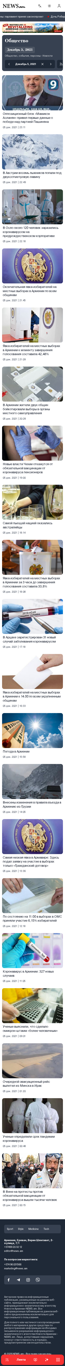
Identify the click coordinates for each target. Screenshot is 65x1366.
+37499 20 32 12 (13, 1247)
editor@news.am (13, 1251)
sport (10, 1229)
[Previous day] (9, 64)
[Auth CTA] (59, 6)
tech (46, 1229)
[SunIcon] (49, 6)
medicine (33, 1229)
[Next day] (51, 64)
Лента (21, 1359)
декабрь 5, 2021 (25, 64)
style (21, 1229)
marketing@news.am (15, 1268)
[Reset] (42, 64)
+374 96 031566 (12, 1264)
